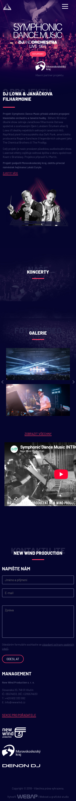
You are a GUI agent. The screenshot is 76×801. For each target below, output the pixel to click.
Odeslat (12, 659)
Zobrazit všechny (38, 434)
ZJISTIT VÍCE (10, 173)
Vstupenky (38, 53)
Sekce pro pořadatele (19, 715)
